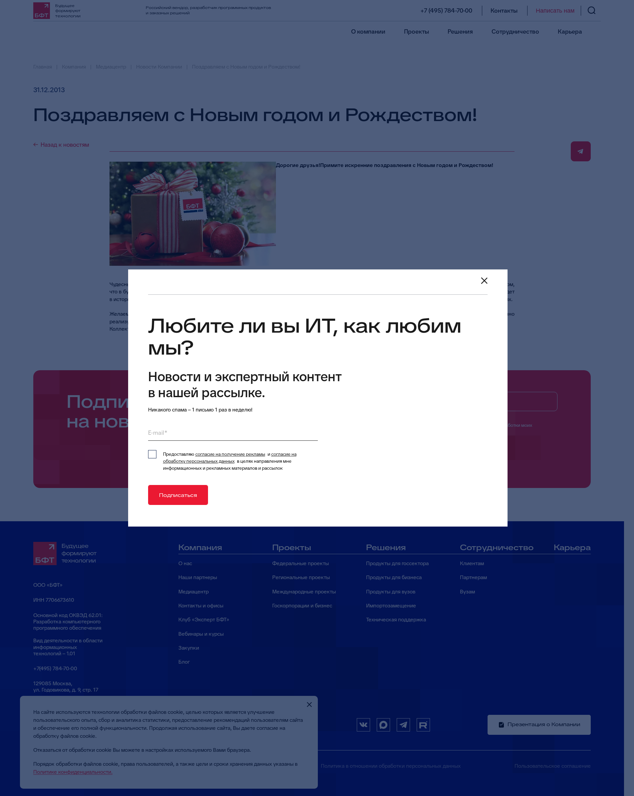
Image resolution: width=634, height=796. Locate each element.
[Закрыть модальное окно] (484, 281)
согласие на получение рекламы (230, 454)
